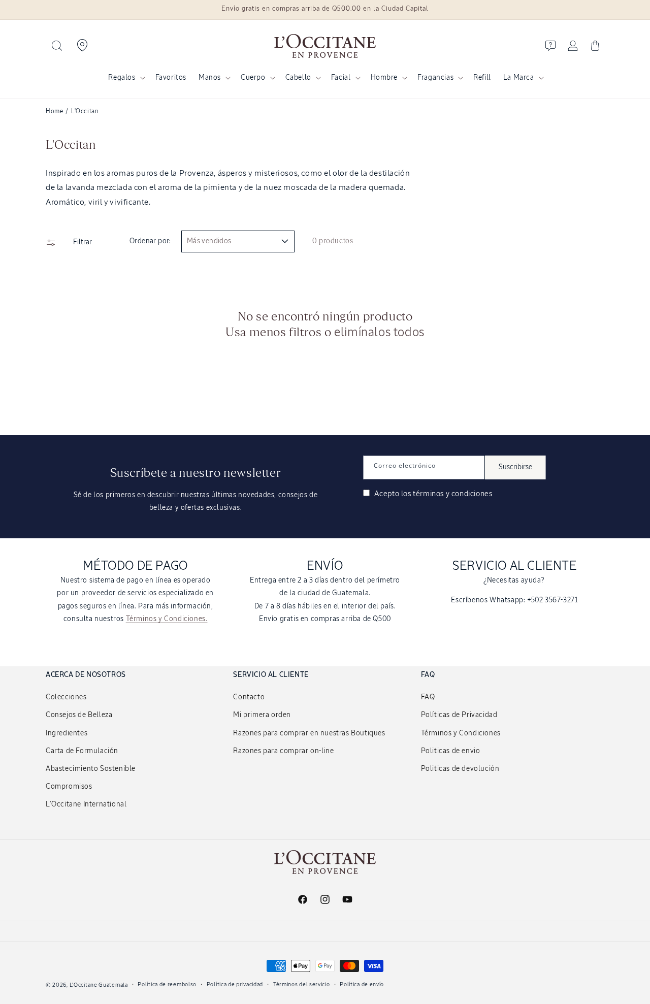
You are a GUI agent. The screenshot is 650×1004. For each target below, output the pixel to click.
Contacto (249, 697)
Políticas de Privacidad (459, 715)
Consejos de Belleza (79, 715)
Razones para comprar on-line (283, 751)
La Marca (518, 77)
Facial (341, 77)
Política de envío (362, 984)
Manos (210, 77)
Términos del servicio (301, 984)
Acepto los (432, 494)
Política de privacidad (235, 984)
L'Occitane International (86, 804)
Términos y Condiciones (461, 733)
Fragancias (435, 77)
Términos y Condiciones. (167, 619)
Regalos (121, 77)
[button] (57, 46)
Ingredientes (66, 733)
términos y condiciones (452, 494)
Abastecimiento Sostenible (91, 768)
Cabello (298, 77)
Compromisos (69, 786)
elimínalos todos (379, 333)
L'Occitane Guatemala (99, 985)
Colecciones (66, 697)
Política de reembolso (167, 984)
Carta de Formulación (82, 751)
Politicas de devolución (460, 768)
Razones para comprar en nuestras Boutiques (309, 733)
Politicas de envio (450, 751)
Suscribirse (515, 467)
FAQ (428, 697)
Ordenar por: (150, 241)
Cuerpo (253, 77)
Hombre (384, 77)
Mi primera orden (262, 715)
